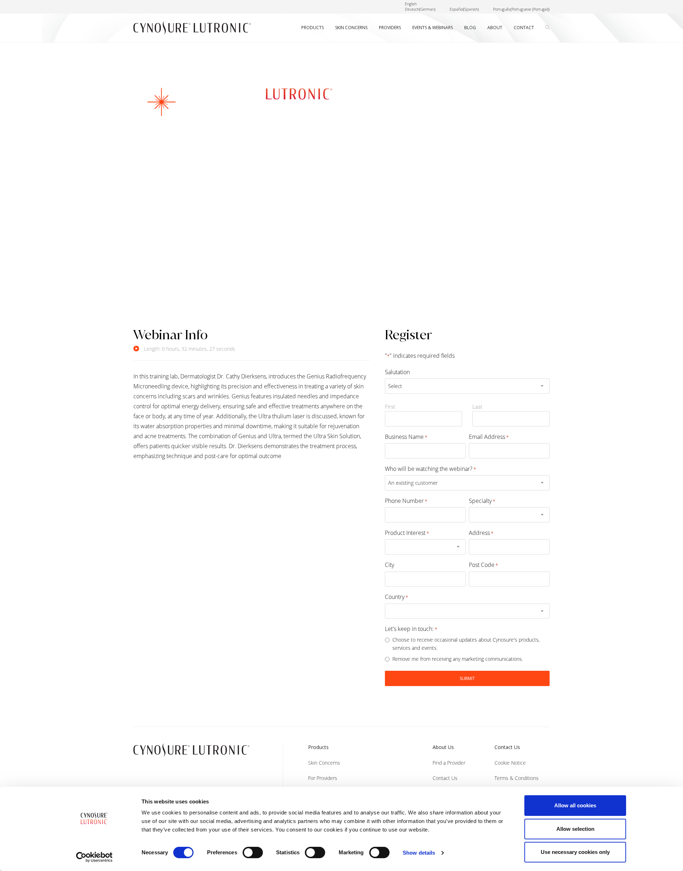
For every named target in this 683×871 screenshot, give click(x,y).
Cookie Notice (510, 762)
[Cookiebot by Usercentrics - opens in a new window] (94, 857)
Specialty (482, 501)
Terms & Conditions (516, 778)
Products (318, 747)
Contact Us (445, 778)
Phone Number (406, 501)
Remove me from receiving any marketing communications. (457, 658)
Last (477, 406)
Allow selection (575, 829)
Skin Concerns (324, 762)
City (389, 565)
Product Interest (407, 533)
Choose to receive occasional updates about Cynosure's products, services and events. (466, 643)
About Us (443, 747)
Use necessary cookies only (575, 852)
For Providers (322, 778)
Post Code (483, 565)
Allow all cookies (575, 805)
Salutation (397, 372)
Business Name (406, 437)
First (390, 406)
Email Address (489, 437)
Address (481, 533)
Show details (419, 853)
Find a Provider (449, 762)
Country (396, 597)
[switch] (253, 852)
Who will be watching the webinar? (430, 469)
